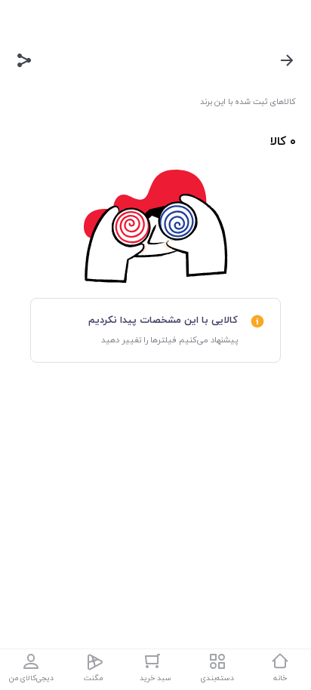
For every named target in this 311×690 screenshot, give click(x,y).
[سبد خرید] (155, 661)
